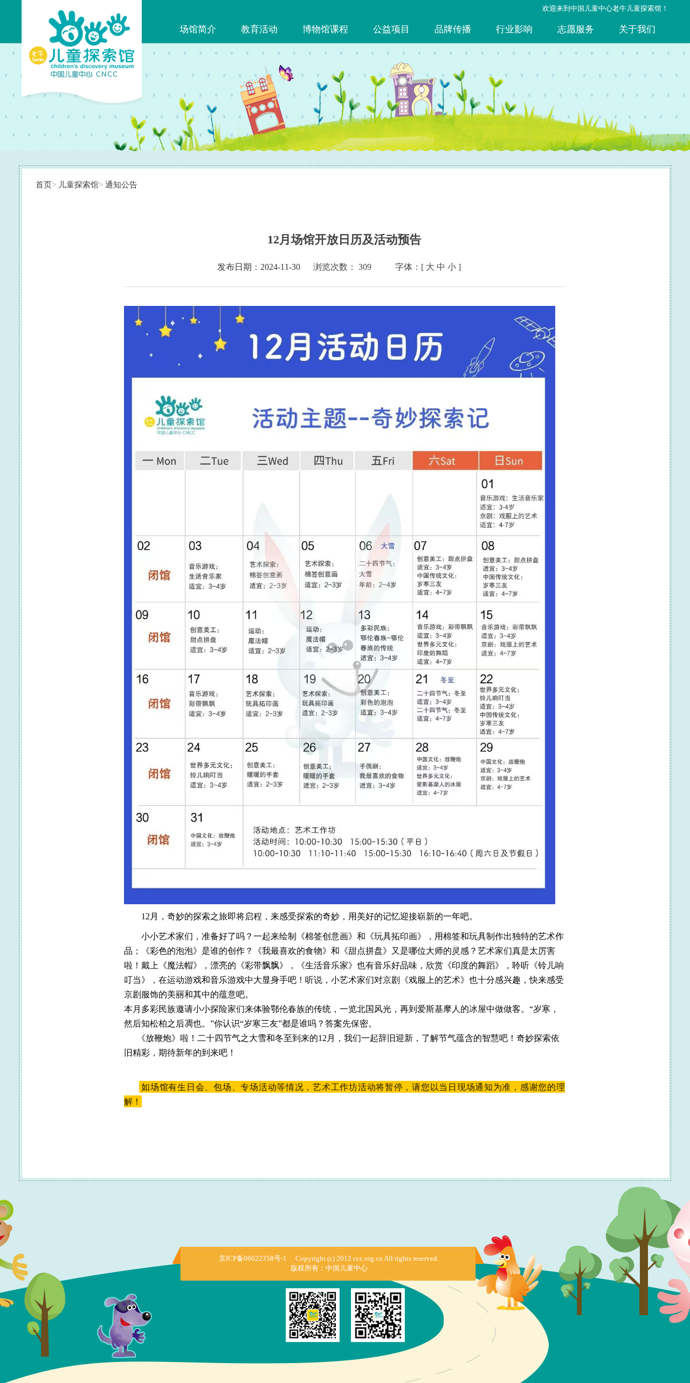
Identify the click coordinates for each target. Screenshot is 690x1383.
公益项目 (391, 29)
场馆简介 (198, 29)
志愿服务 (575, 29)
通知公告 (121, 184)
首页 (44, 184)
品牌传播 (452, 29)
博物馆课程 (325, 29)
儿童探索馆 (78, 184)
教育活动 (259, 29)
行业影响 (514, 29)
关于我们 (637, 29)
